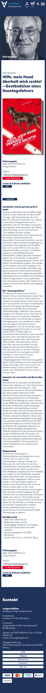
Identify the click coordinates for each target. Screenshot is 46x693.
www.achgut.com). (11, 329)
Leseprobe (10, 199)
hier (7, 186)
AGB (23, 652)
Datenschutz (23, 659)
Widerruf (23, 656)
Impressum (23, 663)
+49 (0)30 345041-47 (19, 633)
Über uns (23, 667)
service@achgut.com (18, 638)
